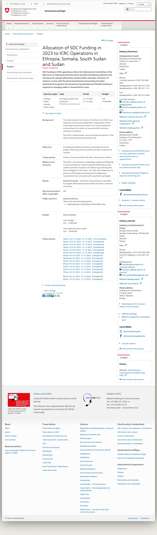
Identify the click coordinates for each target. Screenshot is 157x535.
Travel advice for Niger (51, 428)
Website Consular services (131, 117)
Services (49, 23)
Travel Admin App (49, 470)
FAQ (44, 444)
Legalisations (85, 454)
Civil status (84, 506)
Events (7, 432)
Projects (120, 476)
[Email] (58, 295)
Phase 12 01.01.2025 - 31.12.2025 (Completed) (83, 247)
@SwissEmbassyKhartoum (136, 194)
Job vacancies (10, 440)
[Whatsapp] (55, 295)
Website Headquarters (129, 128)
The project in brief (52, 113)
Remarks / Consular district (133, 200)
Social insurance (86, 461)
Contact (122, 45)
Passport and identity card (90, 435)
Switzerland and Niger (88, 23)
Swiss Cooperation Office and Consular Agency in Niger (20, 451)
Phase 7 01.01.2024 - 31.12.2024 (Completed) (83, 261)
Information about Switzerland (129, 440)
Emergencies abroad (88, 446)
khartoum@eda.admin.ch (134, 107)
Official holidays (129, 314)
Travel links (46, 463)
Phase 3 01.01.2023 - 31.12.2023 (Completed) (83, 272)
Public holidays (129, 183)
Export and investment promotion (130, 458)
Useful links (84, 494)
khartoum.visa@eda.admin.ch (136, 112)
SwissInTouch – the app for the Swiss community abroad (94, 511)
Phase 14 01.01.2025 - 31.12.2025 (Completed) (83, 242)
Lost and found (86, 465)
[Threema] (52, 295)
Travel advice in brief (50, 432)
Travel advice (37, 23)
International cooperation (107, 24)
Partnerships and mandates (128, 480)
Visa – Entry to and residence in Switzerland (134, 428)
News (9, 23)
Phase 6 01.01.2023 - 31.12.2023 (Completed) (83, 264)
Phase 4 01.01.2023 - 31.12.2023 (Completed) (83, 269)
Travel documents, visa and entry (55, 440)
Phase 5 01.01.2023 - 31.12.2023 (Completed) (83, 267)
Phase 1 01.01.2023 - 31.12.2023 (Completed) (83, 279)
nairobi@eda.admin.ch (132, 264)
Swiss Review (85, 498)
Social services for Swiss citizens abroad (95, 450)
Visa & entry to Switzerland (62, 24)
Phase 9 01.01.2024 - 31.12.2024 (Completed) (83, 255)
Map (121, 73)
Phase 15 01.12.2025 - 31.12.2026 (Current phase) (85, 239)
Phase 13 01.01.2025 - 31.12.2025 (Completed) (83, 244)
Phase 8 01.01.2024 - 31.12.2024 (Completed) (83, 258)
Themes (120, 473)
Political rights (85, 439)
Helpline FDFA (114, 393)
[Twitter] (46, 295)
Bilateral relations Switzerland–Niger (131, 454)
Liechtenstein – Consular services (92, 484)
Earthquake (47, 451)
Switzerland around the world (59, 4)
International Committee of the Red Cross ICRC (132, 373)
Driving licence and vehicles (90, 442)
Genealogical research (88, 477)
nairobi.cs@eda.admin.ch (134, 102)
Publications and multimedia (128, 484)
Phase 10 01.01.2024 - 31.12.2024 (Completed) (83, 253)
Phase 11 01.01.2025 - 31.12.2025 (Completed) (83, 250)
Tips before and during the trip (54, 436)
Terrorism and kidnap (50, 447)
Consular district (128, 343)
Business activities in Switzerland (130, 444)
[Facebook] (43, 295)
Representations (22, 23)
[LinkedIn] (49, 295)
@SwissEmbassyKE (132, 331)
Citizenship (84, 502)
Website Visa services (129, 283)
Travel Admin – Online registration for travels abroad (95, 489)
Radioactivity (47, 455)
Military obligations (87, 469)
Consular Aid (47, 459)
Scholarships (85, 481)
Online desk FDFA (43, 393)
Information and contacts (127, 432)
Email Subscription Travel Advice (55, 467)
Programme (122, 469)
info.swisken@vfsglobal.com (135, 275)
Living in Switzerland (125, 436)
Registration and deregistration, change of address (96, 429)
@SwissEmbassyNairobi (134, 336)
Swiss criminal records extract (91, 473)
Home (7, 34)
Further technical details (54, 285)
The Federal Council (17, 4)
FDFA (36, 4)
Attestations (84, 458)
